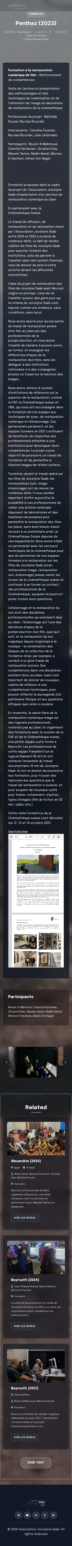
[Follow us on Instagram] (36, 1515)
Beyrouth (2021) (25, 1388)
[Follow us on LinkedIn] (53, 1515)
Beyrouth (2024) (25, 1280)
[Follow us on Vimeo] (18, 1515)
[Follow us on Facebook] (44, 1515)
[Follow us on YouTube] (27, 1515)
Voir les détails (24, 1218)
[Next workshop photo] (65, 1062)
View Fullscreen (18, 831)
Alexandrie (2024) (26, 1161)
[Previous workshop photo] (6, 1062)
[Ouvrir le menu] (61, 5)
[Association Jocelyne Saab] (17, 5)
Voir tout (36, 1462)
